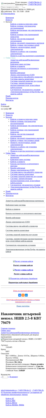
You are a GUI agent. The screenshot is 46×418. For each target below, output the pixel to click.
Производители (12, 98)
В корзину (14, 377)
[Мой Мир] (26, 295)
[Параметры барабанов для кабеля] (23, 278)
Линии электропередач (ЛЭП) (22, 75)
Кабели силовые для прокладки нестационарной (23, 27)
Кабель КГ (10, 399)
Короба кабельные (17, 73)
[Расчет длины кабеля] (23, 269)
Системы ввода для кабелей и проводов (26, 77)
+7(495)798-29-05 (34, 4)
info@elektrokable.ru (9, 390)
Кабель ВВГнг (11, 403)
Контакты (10, 100)
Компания (10, 18)
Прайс (8, 96)
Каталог (9, 117)
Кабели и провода (17, 66)
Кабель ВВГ (10, 401)
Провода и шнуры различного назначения (27, 56)
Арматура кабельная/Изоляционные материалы (25, 201)
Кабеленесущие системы (20, 64)
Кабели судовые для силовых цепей (24, 45)
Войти (3, 104)
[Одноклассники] (23, 295)
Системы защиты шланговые (22, 79)
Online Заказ (10, 153)
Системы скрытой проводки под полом (26, 81)
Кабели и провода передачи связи (24, 24)
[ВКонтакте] (19, 295)
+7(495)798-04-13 (34, 2)
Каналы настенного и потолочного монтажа (23, 213)
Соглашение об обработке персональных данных (21, 393)
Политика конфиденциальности (16, 392)
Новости (9, 20)
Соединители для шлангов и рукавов (25, 90)
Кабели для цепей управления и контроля (27, 43)
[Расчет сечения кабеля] (23, 261)
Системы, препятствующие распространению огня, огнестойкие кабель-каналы (25, 85)
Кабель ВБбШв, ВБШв (15, 405)
